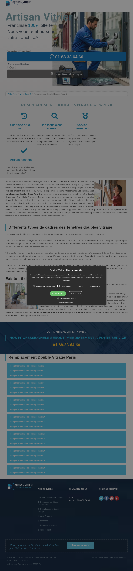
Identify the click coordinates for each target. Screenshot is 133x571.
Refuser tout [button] (75, 294)
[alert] (66, 285)
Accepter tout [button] (58, 294)
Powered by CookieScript (66, 302)
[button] (66, 285)
